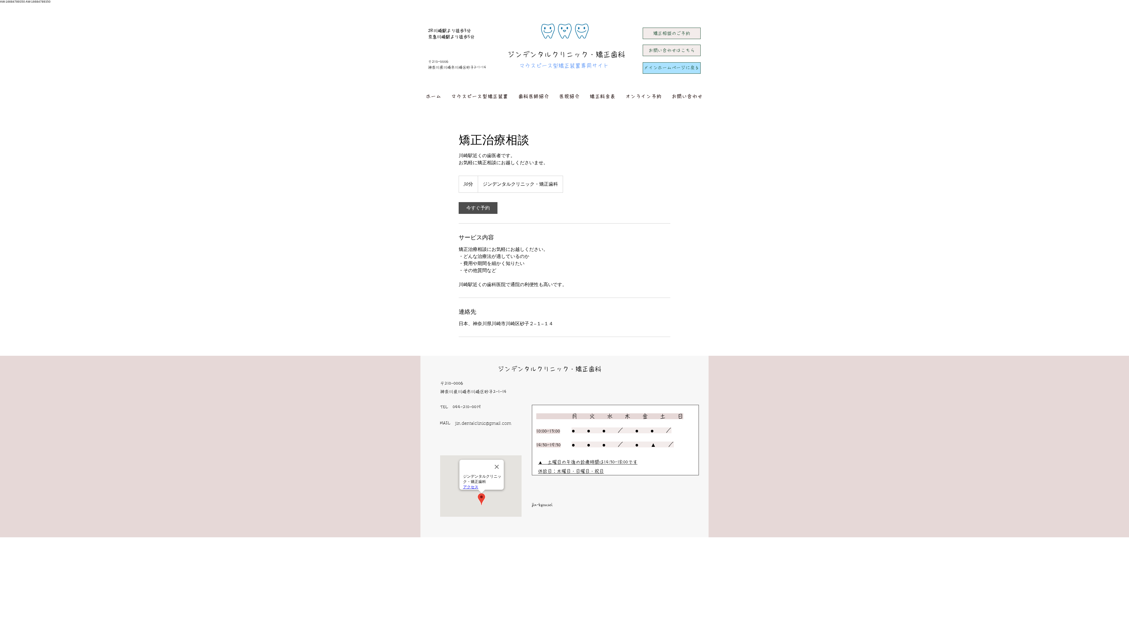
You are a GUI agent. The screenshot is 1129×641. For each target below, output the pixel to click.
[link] (478, 208)
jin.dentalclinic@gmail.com (483, 424)
